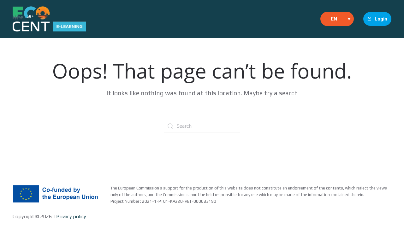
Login (381, 18)
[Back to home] (49, 19)
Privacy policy (70, 216)
